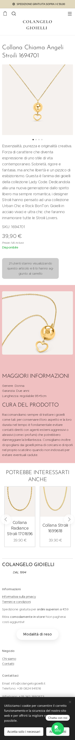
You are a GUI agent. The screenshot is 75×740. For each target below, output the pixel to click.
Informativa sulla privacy (19, 597)
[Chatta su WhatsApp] (57, 728)
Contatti (8, 664)
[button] (13, 13)
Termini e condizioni (16, 602)
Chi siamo (9, 659)
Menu (70, 13)
